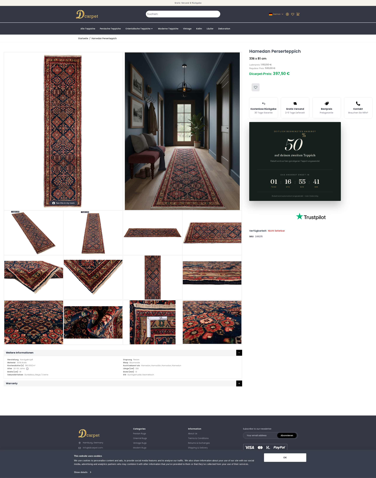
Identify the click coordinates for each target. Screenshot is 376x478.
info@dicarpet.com (93, 447)
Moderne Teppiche (168, 28)
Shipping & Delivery (198, 447)
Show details (80, 472)
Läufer (210, 28)
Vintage (187, 28)
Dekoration (224, 28)
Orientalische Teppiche (137, 28)
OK (285, 457)
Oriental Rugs (140, 438)
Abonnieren (287, 435)
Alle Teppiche (88, 28)
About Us (192, 433)
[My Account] (287, 14)
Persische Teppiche (110, 28)
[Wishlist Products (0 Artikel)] (292, 14)
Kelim (199, 28)
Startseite (83, 38)
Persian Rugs (139, 433)
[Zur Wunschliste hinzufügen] (256, 87)
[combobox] (183, 14)
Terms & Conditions (198, 438)
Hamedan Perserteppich (104, 38)
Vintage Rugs (140, 443)
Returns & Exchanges (199, 443)
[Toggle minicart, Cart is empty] (298, 14)
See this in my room (65, 203)
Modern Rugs (139, 447)
